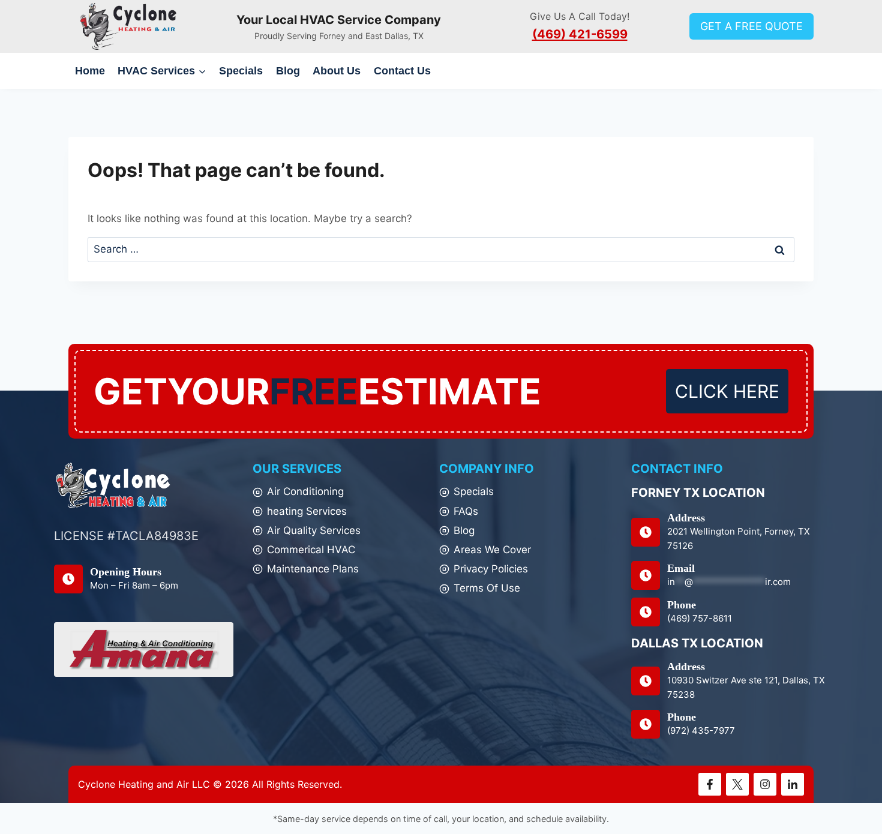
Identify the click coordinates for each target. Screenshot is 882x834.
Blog (288, 71)
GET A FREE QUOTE (751, 26)
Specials (241, 71)
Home (90, 71)
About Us (337, 71)
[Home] (113, 486)
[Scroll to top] (851, 797)
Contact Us (402, 71)
